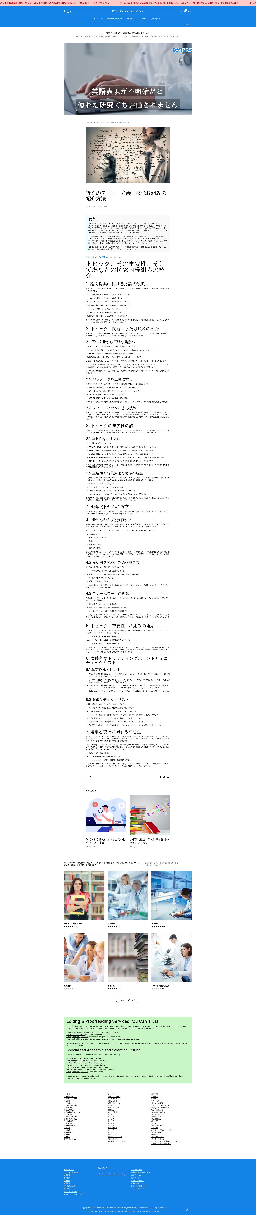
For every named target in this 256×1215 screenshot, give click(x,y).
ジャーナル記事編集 (71, 1172)
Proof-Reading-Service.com (128, 11)
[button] (68, 11)
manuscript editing (96, 760)
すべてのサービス (137, 1189)
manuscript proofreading (75, 1061)
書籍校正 (67, 1183)
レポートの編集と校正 (139, 1186)
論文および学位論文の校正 (98, 753)
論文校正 (67, 1180)
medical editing (72, 1063)
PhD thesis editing (73, 1067)
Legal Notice (155, 1211)
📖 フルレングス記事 (104, 257)
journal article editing (97, 756)
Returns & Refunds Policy (118, 1211)
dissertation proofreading (76, 1035)
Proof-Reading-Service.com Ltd (139, 1208)
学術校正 (67, 1178)
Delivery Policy (131, 1211)
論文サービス (136, 1178)
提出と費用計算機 (70, 1191)
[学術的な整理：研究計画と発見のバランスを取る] (150, 815)
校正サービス (49, 3)
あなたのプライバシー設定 (73, 1194)
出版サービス (136, 1175)
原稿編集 (67, 1175)
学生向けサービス (137, 1180)
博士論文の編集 (69, 1186)
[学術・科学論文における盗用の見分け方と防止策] (106, 815)
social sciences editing (75, 1070)
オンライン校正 (136, 1169)
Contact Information (143, 1211)
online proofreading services (77, 1037)
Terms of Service (104, 1211)
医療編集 (67, 1189)
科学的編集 (135, 1183)
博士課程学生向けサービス (140, 1172)
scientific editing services (76, 1058)
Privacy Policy (93, 1211)
